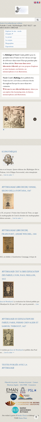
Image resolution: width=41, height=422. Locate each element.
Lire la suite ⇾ (9, 175)
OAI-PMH (23, 385)
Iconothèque (9, 151)
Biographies (9, 43)
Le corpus (8, 40)
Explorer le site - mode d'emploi (13, 32)
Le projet (8, 37)
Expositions (9, 46)
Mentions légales (13, 385)
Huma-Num (22, 418)
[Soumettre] (38, 19)
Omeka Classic (22, 415)
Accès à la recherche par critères (11, 23)
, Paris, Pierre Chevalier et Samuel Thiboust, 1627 (20, 323)
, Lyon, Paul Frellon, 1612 (20, 275)
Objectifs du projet (11, 382)
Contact (35, 382)
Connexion (32, 385)
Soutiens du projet (25, 382)
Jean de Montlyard (6, 301)
